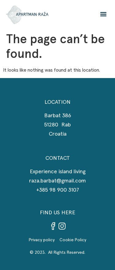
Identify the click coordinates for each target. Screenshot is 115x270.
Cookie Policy (72, 240)
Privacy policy (44, 240)
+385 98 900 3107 (57, 190)
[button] (103, 14)
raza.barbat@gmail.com (57, 181)
